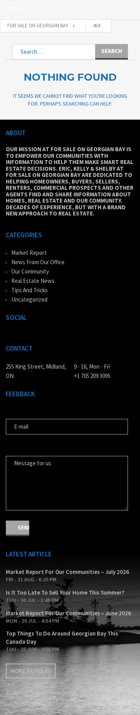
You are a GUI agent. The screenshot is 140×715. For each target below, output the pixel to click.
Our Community (30, 271)
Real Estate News (32, 280)
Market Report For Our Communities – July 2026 (67, 572)
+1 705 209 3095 (92, 376)
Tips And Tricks (29, 290)
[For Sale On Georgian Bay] (15, 9)
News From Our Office (38, 262)
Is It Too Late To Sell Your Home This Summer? (65, 592)
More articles (30, 670)
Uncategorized (29, 299)
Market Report (29, 252)
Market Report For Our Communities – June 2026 (68, 613)
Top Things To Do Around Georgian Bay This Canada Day (62, 637)
